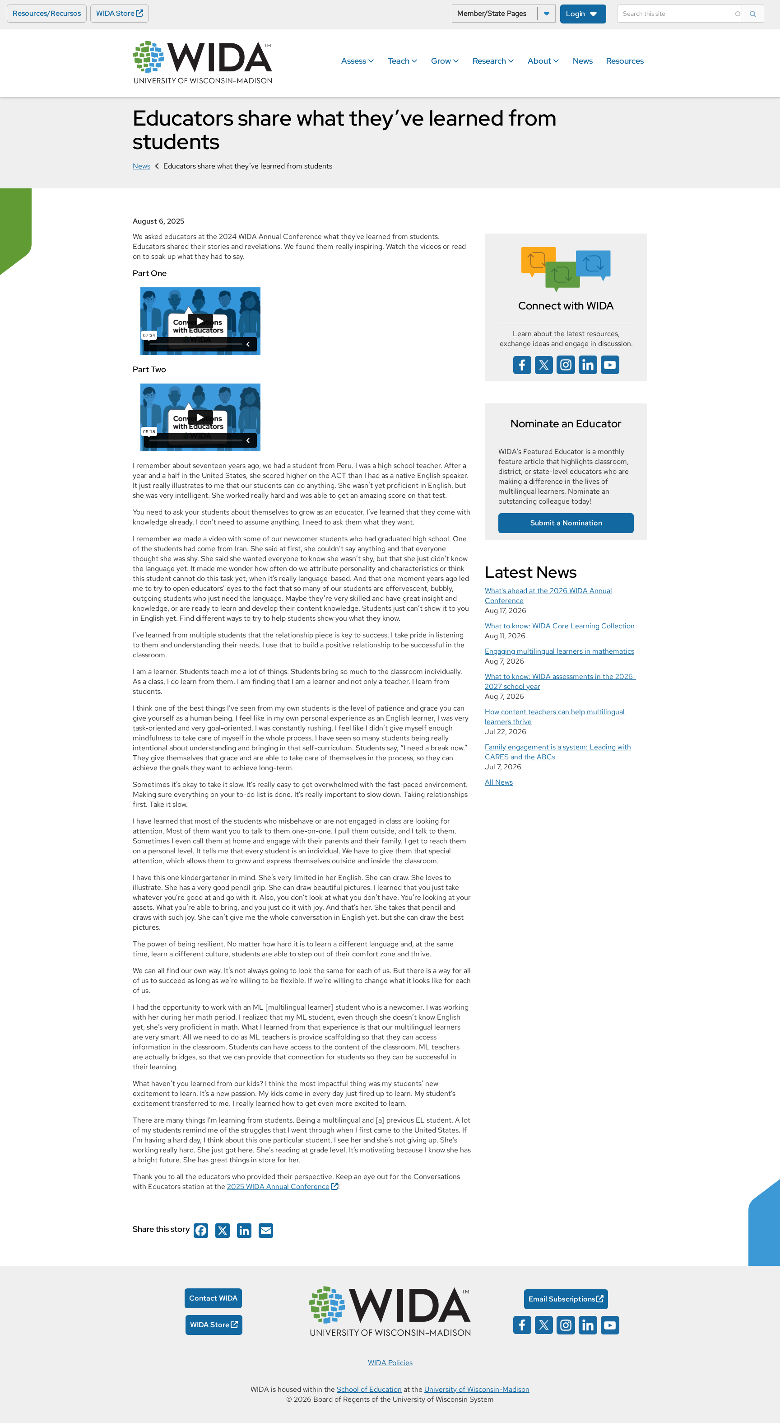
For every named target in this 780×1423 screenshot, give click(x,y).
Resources (625, 61)
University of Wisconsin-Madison (476, 1389)
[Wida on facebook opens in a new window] (522, 364)
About (540, 61)
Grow (442, 61)
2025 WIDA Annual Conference (278, 1186)
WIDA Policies (390, 1362)
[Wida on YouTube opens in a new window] (610, 364)
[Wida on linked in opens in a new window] (588, 364)
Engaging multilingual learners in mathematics (559, 651)
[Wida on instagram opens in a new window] (566, 364)
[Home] (203, 63)
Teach (399, 61)
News (583, 61)
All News (499, 782)
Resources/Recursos (47, 13)
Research (490, 61)
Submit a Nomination (566, 523)
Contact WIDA (213, 1298)
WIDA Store (115, 13)
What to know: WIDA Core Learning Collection (560, 626)
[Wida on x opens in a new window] (544, 364)
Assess (354, 61)
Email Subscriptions (562, 1299)
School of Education (369, 1389)
